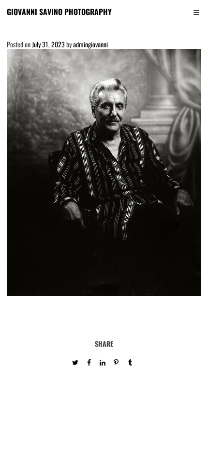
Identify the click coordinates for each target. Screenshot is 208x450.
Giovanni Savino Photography (59, 11)
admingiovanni (90, 44)
